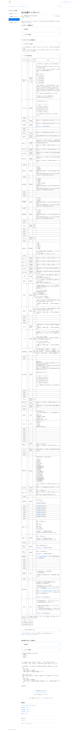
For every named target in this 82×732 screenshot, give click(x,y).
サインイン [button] (70, 1)
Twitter (23, 686)
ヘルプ (18, 6)
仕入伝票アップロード (13, 19)
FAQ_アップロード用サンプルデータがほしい (29, 634)
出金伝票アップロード (13, 22)
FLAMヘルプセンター (12, 6)
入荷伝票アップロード (13, 16)
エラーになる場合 (27, 34)
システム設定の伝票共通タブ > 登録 (43, 556)
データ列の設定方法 (28, 55)
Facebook (22, 686)
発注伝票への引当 (40, 126)
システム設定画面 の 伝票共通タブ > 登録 (48, 590)
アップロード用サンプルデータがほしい (28, 705)
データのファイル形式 (28, 43)
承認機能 (38, 503)
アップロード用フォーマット (29, 629)
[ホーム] (10, 2)
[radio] (37, 692)
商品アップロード (24, 713)
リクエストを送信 (64, 1)
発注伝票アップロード (13, 13)
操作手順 (26, 29)
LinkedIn (25, 686)
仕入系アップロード (24, 6)
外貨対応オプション (40, 531)
